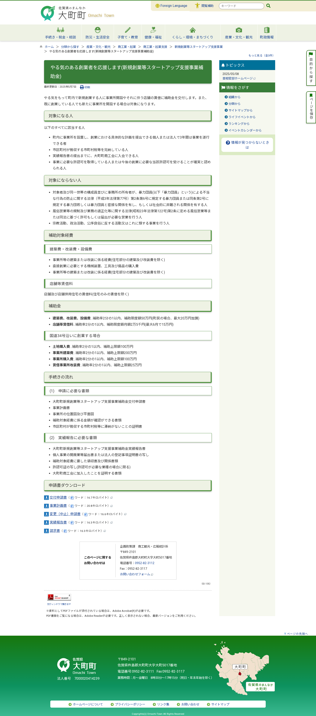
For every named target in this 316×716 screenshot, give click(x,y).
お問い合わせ (189, 704)
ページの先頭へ (297, 633)
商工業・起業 (127, 47)
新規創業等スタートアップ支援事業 (199, 47)
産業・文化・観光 (98, 47)
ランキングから (239, 124)
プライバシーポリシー (129, 704)
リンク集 (162, 704)
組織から (235, 97)
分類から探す (70, 47)
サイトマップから (241, 110)
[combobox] (241, 6)
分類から (235, 104)
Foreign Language (173, 6)
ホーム (49, 47)
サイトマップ (219, 704)
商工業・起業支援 (155, 47)
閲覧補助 (207, 6)
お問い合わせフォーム (135, 574)
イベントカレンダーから (245, 130)
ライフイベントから (242, 117)
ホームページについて (87, 704)
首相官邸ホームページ (237, 78)
